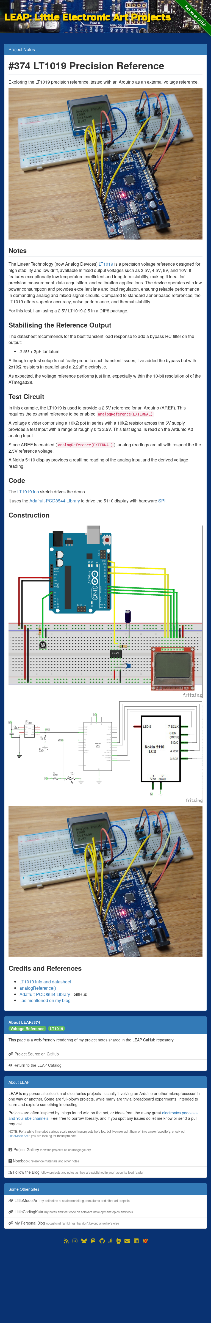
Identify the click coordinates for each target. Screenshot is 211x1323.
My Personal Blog (66, 1223)
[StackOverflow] (110, 1241)
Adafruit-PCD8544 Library (54, 500)
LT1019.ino (28, 491)
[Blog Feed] (66, 1241)
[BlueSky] (84, 1241)
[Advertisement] (105, 1283)
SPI (161, 500)
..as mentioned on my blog (45, 1000)
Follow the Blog (77, 1172)
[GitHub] (102, 1241)
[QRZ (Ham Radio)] (118, 1241)
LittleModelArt (18, 1136)
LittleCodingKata (73, 1211)
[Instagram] (75, 1241)
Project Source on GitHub (36, 1054)
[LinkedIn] (136, 1241)
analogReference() (38, 988)
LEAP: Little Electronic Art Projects (87, 17)
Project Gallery (51, 1149)
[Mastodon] (93, 1241)
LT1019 (106, 264)
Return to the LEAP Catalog (37, 1065)
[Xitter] (145, 1241)
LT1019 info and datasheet (45, 981)
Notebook (45, 1161)
